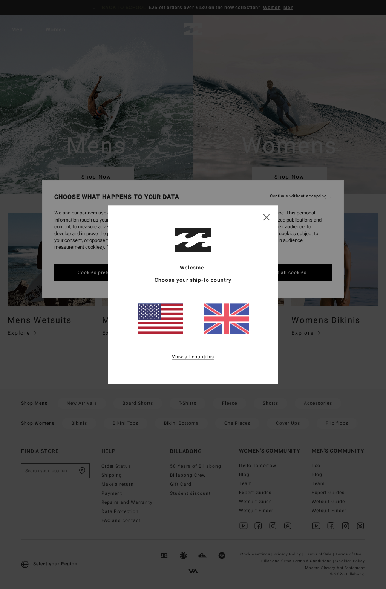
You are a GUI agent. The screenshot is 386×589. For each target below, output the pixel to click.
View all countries (193, 356)
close (266, 216)
